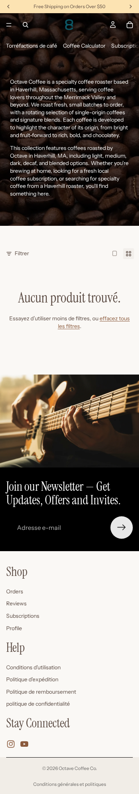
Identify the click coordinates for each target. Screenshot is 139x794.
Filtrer (22, 253)
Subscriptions (22, 615)
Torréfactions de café (31, 45)
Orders (14, 591)
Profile (14, 628)
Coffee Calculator (84, 45)
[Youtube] (24, 744)
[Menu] (9, 25)
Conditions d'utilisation (33, 667)
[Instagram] (10, 744)
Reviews (16, 603)
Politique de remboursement (41, 691)
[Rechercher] (25, 24)
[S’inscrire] (121, 527)
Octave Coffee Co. (78, 768)
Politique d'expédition (32, 679)
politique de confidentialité (38, 704)
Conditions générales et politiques (69, 784)
